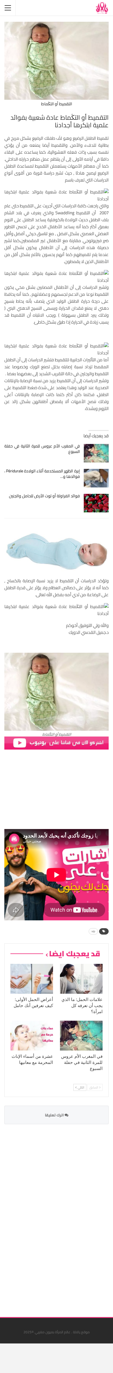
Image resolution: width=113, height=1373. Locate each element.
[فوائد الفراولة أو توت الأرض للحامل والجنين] (96, 503)
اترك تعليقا (55, 1114)
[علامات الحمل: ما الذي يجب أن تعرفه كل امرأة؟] (81, 979)
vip (93, 931)
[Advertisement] (65, 1217)
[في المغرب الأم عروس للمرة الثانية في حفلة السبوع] (96, 453)
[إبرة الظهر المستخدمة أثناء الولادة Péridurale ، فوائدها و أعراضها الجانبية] (96, 478)
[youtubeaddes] (56, 742)
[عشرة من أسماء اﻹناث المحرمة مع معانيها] (31, 1036)
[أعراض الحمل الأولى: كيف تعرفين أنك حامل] (31, 979)
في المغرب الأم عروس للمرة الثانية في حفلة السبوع (42, 448)
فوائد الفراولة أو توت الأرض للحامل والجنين (44, 496)
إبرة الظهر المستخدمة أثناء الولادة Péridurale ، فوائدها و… (42, 473)
